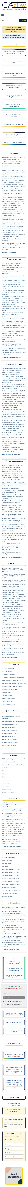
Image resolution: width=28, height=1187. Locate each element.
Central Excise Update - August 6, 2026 (13, 412)
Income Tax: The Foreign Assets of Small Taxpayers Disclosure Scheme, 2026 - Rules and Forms (13, 380)
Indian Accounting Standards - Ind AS (12, 680)
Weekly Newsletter (17, 1004)
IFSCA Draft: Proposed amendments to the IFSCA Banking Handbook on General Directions (13, 944)
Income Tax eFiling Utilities (14, 135)
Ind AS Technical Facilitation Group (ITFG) (14, 683)
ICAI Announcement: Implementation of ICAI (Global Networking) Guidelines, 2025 (13, 835)
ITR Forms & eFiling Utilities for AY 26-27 (13, 759)
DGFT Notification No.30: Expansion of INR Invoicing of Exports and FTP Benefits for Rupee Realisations (14, 484)
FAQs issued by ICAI (8, 701)
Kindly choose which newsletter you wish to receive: (12, 1002)
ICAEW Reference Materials (9, 724)
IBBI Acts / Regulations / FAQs (10, 872)
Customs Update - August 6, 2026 (12, 409)
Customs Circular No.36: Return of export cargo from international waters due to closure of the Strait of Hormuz (14, 370)
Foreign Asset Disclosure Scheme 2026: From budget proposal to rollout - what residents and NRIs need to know (13, 203)
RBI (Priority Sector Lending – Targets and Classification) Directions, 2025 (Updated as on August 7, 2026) (14, 535)
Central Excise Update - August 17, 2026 (13, 391)
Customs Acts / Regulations (10, 893)
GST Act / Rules (6, 863)
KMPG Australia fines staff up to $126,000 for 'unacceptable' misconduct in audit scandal (14, 327)
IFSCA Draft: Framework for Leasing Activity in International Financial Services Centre (14, 929)
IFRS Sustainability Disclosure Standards (13, 721)
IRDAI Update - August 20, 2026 (11, 488)
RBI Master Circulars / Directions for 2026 (14, 62)
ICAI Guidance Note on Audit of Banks (14, 1055)
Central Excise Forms (8, 792)
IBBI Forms (5, 774)
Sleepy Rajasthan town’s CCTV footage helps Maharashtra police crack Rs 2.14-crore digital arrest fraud (13, 213)
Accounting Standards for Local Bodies (13, 677)
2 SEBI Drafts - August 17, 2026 (11, 925)
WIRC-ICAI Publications (8, 704)
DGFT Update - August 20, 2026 (11, 480)
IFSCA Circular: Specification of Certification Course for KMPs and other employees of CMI (13, 547)
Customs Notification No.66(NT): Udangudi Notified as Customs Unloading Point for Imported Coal (14, 449)
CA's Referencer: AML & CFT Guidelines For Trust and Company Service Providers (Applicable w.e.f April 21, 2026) (14, 596)
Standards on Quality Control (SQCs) (12, 686)
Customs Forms (6, 789)
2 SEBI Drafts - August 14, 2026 (11, 933)
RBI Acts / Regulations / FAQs (10, 881)
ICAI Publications (7, 671)
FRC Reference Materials (9, 745)
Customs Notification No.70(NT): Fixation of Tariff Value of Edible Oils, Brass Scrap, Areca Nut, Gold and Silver (14, 386)
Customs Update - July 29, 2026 (11, 435)
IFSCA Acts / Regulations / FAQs (11, 884)
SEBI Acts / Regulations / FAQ (10, 878)
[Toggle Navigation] (2, 15)
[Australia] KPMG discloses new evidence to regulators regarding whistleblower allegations (13, 292)
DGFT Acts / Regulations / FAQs (11, 890)
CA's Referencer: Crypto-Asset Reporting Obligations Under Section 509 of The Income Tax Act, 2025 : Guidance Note (13, 586)
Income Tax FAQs (7, 860)
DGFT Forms (5, 786)
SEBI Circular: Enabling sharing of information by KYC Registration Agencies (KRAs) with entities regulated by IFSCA (14, 475)
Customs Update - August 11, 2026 (12, 393)
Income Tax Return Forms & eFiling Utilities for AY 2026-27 (14, 52)
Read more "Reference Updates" (11, 846)
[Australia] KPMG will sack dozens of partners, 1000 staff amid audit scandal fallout (13, 286)
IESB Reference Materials (9, 736)
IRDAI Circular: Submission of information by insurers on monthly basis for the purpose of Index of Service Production (13, 520)
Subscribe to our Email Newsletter (14, 124)
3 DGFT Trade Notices (8, 531)
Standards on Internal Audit (9, 689)
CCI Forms (5, 777)
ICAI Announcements (8, 668)
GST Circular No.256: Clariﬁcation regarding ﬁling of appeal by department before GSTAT (13, 443)
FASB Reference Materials (9, 733)
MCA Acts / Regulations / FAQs (10, 869)
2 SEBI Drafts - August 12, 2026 (11, 940)
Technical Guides (7, 695)
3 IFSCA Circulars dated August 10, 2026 (13, 524)
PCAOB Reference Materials (10, 742)
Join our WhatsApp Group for (14, 86)
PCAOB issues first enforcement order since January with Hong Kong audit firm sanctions (13, 308)
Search (24, 20)
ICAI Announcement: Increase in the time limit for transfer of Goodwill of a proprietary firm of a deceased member (13, 825)
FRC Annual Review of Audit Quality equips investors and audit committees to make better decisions (14, 302)
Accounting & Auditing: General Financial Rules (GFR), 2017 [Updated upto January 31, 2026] (14, 575)
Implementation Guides (8, 698)
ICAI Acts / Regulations (8, 857)
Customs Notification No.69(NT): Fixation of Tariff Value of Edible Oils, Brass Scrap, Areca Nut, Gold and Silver (14, 397)
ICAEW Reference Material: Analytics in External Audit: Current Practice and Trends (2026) (13, 804)
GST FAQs (5, 866)
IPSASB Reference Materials (10, 739)
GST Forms (5, 771)
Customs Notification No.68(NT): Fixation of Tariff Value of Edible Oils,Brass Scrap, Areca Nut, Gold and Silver (14, 416)
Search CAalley (5, 18)
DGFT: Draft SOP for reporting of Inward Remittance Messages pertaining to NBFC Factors (14, 921)
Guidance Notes (6, 692)
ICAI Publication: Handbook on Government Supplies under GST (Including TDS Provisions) (11, 841)
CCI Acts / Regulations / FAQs (10, 875)
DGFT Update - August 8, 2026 (11, 543)
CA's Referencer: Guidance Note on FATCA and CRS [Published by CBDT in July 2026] (13, 569)
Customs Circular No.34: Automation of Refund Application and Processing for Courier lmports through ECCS (13, 426)
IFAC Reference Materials (9, 727)
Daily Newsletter (8, 1004)
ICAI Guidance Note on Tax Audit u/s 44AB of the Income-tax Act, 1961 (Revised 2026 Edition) (12, 815)
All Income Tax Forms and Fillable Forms (13, 765)
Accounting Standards (8, 674)
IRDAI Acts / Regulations (9, 887)
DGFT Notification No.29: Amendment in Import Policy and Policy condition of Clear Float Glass (13, 496)
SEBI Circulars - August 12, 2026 (11, 507)
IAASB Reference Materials (9, 730)
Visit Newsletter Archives (14, 1043)
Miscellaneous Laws (7, 896)
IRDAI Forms (5, 783)
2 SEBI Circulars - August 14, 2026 (12, 505)
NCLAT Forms (6, 780)
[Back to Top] (25, 1184)
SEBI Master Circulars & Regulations (14, 142)
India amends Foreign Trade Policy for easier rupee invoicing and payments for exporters (13, 172)
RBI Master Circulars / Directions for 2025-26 (14, 1031)
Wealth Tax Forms (7, 768)
